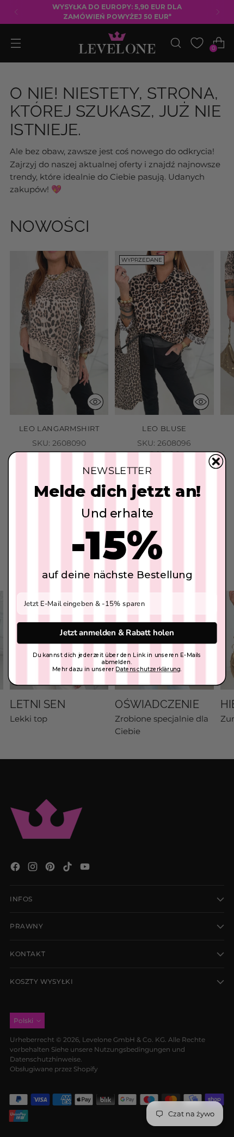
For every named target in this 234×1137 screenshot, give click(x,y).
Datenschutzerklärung (148, 669)
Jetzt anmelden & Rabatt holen (117, 633)
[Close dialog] (216, 461)
